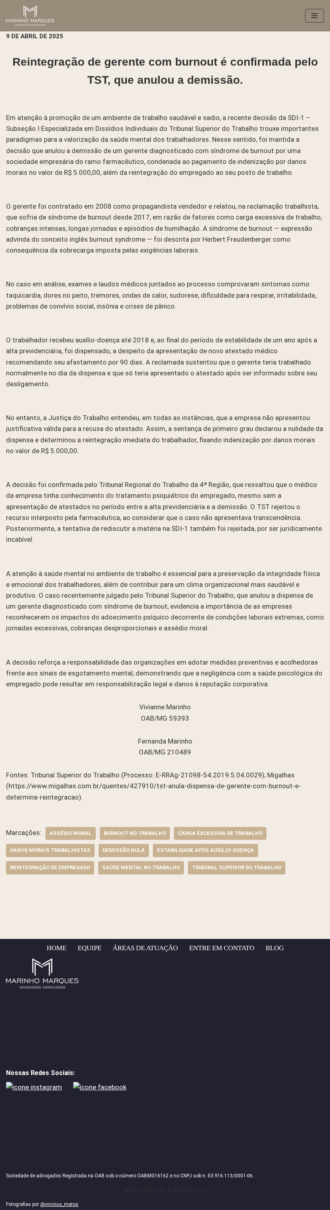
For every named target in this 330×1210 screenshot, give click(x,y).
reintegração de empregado (50, 867)
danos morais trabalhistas (50, 850)
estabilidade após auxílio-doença (205, 850)
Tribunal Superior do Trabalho (236, 867)
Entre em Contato (221, 948)
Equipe (89, 948)
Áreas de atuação (145, 948)
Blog (275, 948)
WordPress (189, 1190)
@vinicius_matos (59, 1204)
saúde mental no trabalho (141, 867)
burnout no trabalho (135, 833)
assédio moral (71, 833)
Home (56, 948)
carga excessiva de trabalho (220, 833)
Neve (131, 1190)
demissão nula (124, 850)
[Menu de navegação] (314, 16)
